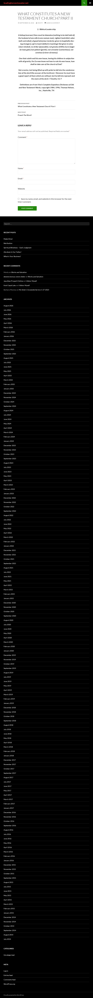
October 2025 (9, 349)
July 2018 (7, 729)
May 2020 (7, 633)
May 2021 (7, 581)
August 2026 (8, 306)
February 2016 (9, 856)
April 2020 (8, 638)
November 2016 (10, 817)
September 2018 (10, 721)
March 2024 (8, 432)
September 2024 (10, 406)
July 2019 (7, 677)
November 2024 (10, 397)
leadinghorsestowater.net (16, 3)
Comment (22, 137)
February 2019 (9, 699)
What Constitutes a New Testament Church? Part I (36, 105)
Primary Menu (90, 3)
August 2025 (8, 358)
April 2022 (8, 533)
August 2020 (8, 620)
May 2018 (7, 738)
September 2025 (10, 354)
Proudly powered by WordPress (14, 995)
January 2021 (9, 598)
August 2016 (8, 830)
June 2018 (7, 734)
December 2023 (10, 445)
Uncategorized (9, 955)
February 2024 (9, 437)
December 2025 (10, 341)
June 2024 (7, 419)
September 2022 (10, 511)
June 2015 (7, 891)
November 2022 (10, 502)
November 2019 (10, 659)
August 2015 (8, 882)
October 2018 (9, 716)
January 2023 (9, 493)
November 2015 (10, 869)
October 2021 (9, 559)
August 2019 (8, 673)
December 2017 (10, 760)
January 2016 (9, 860)
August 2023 (8, 463)
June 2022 (7, 524)
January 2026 (9, 336)
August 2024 (8, 410)
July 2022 (7, 520)
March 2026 (8, 327)
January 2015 (9, 913)
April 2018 (8, 742)
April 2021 (8, 585)
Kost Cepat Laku (10, 285)
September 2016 (10, 825)
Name (21, 168)
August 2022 (8, 515)
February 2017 (9, 804)
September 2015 (10, 878)
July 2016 (7, 834)
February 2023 (9, 489)
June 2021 (7, 576)
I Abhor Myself (31, 281)
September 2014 (10, 930)
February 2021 (9, 594)
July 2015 (7, 887)
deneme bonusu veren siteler (14, 277)
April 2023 (8, 480)
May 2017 (7, 791)
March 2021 (8, 590)
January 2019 (9, 703)
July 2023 (7, 467)
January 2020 (9, 651)
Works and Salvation (19, 272)
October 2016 (9, 821)
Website (21, 188)
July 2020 (7, 625)
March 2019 (8, 694)
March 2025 (8, 380)
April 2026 (8, 323)
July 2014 (7, 939)
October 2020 (9, 611)
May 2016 (7, 843)
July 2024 (7, 415)
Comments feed (10, 980)
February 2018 (9, 751)
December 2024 (10, 393)
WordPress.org (9, 984)
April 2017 (8, 795)
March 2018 (8, 747)
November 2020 (10, 607)
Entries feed (8, 975)
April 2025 (8, 375)
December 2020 (10, 603)
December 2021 (10, 550)
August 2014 (8, 935)
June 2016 (7, 839)
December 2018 (10, 708)
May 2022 (7, 528)
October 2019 (9, 664)
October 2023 (9, 454)
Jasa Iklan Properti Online (13, 281)
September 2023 (10, 458)
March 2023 (8, 485)
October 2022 (9, 507)
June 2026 (7, 314)
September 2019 (10, 668)
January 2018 (9, 756)
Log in (6, 971)
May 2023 (7, 476)
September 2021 (10, 563)
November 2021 (10, 555)
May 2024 (7, 424)
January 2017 (9, 808)
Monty (40, 23)
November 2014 (10, 922)
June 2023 (7, 472)
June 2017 (7, 786)
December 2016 (10, 812)
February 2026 (9, 332)
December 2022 (10, 498)
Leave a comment (53, 23)
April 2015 (8, 900)
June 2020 (7, 629)
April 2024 (8, 428)
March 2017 (8, 799)
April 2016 (8, 847)
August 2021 (8, 568)
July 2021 (7, 572)
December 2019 (10, 655)
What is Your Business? (12, 256)
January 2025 (9, 389)
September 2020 (10, 616)
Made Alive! (8, 239)
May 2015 (7, 895)
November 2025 (10, 345)
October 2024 (9, 402)
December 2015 (10, 865)
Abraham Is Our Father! (13, 252)
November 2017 (10, 764)
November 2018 (10, 712)
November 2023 (10, 450)
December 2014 (10, 917)
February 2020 (9, 646)
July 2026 (7, 310)
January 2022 (9, 546)
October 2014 (9, 926)
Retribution (8, 243)
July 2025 (7, 362)
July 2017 (7, 782)
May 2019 (7, 686)
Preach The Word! (25, 113)
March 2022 (8, 537)
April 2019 (8, 690)
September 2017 (10, 773)
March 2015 (8, 904)
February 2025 (9, 384)
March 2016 (8, 852)
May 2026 (7, 319)
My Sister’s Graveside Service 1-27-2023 (34, 290)
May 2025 (7, 371)
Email (20, 178)
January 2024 (9, 441)
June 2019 (7, 681)
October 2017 (9, 769)
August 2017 (8, 777)
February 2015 (9, 908)
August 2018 (8, 725)
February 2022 (9, 542)
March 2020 (8, 642)
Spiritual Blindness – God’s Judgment (17, 248)
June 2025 (7, 367)
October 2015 (9, 874)
